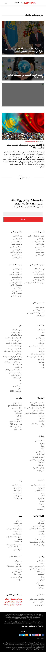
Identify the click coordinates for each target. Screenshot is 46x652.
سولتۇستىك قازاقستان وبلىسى (34, 283)
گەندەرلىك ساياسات (15, 341)
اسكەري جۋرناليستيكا (37, 542)
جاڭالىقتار (40, 325)
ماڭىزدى (19, 398)
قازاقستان (41, 330)
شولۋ (42, 577)
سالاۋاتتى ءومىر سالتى (37, 599)
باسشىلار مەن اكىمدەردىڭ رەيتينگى (13, 353)
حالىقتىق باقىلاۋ (38, 411)
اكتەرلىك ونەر (39, 491)
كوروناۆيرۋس (39, 605)
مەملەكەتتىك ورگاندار (14, 359)
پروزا (42, 446)
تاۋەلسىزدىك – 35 (37, 354)
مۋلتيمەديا (41, 360)
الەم (43, 333)
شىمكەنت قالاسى (16, 280)
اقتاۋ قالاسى (40, 244)
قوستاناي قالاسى (38, 269)
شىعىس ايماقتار (38, 303)
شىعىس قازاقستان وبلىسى (35, 313)
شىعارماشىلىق (39, 441)
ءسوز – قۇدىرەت (38, 457)
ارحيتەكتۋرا (40, 509)
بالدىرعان (19, 521)
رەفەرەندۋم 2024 (16, 391)
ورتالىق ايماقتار (16, 232)
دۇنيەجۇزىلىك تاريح (15, 405)
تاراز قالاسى (18, 288)
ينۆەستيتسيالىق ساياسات (13, 338)
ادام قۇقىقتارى (17, 365)
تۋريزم (42, 419)
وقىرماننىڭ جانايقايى (37, 529)
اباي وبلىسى (40, 316)
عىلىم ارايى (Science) (14, 567)
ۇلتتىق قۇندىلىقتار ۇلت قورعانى (14, 538)
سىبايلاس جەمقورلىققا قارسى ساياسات (34, 415)
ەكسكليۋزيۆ (40, 583)
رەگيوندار (41, 585)
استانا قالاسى (17, 236)
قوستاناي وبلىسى (38, 272)
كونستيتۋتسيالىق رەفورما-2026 (16, 377)
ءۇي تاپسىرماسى (38, 526)
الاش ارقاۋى (40, 471)
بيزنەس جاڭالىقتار (37, 424)
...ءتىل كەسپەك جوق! (36, 346)
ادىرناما (41, 349)
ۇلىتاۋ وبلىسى (17, 250)
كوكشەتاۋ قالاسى (16, 242)
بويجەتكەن (40, 523)
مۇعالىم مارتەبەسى (16, 577)
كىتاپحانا (41, 463)
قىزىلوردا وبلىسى (16, 296)
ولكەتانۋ (19, 416)
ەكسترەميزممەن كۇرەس (36, 567)
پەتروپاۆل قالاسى (38, 280)
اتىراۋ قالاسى (40, 250)
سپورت (42, 341)
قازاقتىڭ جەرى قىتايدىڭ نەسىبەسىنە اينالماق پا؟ (25, 147)
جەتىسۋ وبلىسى (17, 277)
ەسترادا (41, 504)
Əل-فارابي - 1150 (15, 427)
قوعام (42, 335)
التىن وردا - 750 (16, 424)
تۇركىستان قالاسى (16, 285)
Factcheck (18, 542)
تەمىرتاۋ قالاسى (17, 255)
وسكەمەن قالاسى (38, 310)
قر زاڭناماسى (18, 550)
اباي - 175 (18, 430)
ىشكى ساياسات (17, 330)
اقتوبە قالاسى (40, 255)
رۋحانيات (41, 436)
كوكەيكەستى (40, 338)
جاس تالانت (18, 523)
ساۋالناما (41, 362)
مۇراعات (42, 365)
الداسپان (19, 419)
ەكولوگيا (41, 588)
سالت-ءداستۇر (17, 485)
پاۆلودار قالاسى (39, 275)
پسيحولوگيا (18, 561)
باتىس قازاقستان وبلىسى (35, 236)
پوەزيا (42, 444)
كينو (42, 496)
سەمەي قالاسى (39, 307)
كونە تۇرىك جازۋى (15, 422)
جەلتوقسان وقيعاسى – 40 (35, 357)
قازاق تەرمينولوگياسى (37, 569)
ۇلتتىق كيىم (18, 496)
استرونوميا (18, 564)
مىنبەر (20, 389)
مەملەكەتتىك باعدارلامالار (14, 370)
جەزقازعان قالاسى (16, 252)
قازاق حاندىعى (17, 408)
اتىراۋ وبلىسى (39, 247)
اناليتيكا (41, 421)
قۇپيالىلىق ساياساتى (28, 626)
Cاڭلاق (42, 564)
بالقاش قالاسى (17, 258)
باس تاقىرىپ (17, 386)
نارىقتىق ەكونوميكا (37, 405)
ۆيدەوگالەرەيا (17, 534)
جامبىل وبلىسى (17, 291)
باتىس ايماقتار (39, 232)
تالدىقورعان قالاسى (15, 275)
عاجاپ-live (18, 575)
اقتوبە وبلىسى (39, 252)
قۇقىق (20, 381)
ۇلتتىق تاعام (18, 491)
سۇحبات (41, 344)
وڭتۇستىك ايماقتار (15, 265)
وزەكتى (41, 556)
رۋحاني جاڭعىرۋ (38, 468)
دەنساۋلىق (40, 561)
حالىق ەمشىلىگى (38, 602)
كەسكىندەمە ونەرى (37, 485)
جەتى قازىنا (18, 499)
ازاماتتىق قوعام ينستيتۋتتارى (12, 357)
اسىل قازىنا (40, 455)
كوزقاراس (41, 580)
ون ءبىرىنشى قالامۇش (36, 460)
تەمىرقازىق (18, 526)
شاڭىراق (41, 534)
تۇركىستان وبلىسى (16, 283)
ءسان (42, 537)
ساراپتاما (41, 352)
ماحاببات (41, 532)
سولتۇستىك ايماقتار (37, 265)
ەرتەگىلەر (41, 465)
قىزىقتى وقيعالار (39, 540)
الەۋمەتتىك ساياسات (15, 346)
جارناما (40, 626)
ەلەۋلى (20, 325)
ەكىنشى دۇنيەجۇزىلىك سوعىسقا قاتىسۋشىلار (14, 546)
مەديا (42, 507)
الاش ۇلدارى (18, 411)
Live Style (39, 516)
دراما (42, 449)
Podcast (41, 575)
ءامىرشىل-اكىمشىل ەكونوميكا (34, 408)
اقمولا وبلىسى (17, 239)
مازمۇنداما (19, 580)
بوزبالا (42, 521)
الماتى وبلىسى (17, 272)
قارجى (42, 427)
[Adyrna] (32, 3)
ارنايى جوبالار (17, 532)
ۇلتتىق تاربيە (17, 493)
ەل (21, 383)
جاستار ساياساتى (16, 335)
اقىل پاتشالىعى (17, 572)
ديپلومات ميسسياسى (15, 373)
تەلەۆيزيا (41, 499)
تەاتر (42, 493)
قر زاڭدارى (18, 367)
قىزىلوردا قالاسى (16, 293)
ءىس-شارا (40, 572)
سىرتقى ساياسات (16, 333)
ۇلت (20, 481)
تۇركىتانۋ (19, 414)
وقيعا (42, 368)
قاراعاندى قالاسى (16, 244)
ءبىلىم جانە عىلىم (15, 556)
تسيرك (42, 501)
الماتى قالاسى (17, 269)
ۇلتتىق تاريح (18, 403)
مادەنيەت (41, 481)
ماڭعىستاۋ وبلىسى (38, 242)
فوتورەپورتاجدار (38, 545)
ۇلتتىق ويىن (18, 488)
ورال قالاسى (40, 239)
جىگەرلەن (19, 569)
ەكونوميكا (40, 398)
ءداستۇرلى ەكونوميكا (37, 403)
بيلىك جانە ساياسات (15, 349)
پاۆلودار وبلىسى (39, 277)
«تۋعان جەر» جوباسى (14, 529)
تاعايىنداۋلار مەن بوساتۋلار (13, 362)
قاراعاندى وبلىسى (16, 247)
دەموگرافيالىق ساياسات (14, 344)
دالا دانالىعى (40, 452)
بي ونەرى (41, 488)
